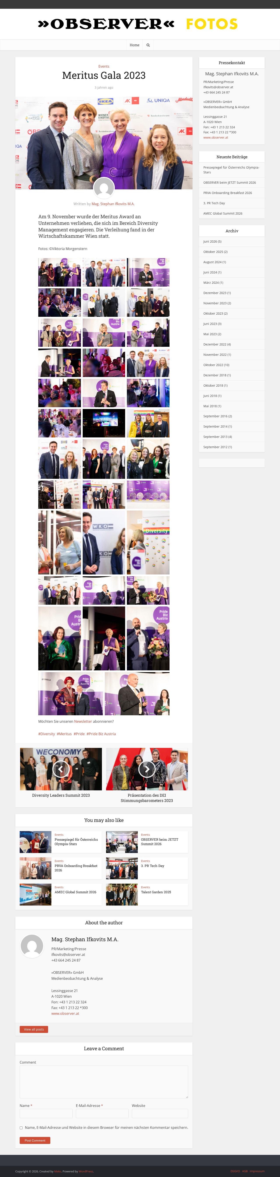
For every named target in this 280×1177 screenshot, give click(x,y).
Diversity (47, 733)
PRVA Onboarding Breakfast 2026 (227, 193)
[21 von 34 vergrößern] (156, 445)
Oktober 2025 (213, 252)
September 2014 (215, 426)
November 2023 (215, 303)
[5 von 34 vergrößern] (112, 294)
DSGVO (235, 1171)
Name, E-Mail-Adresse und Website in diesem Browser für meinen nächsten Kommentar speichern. (106, 1127)
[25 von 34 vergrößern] (67, 516)
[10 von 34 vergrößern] (67, 354)
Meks (57, 1171)
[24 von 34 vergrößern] (156, 486)
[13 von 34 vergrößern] (67, 384)
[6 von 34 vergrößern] (156, 294)
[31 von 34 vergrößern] (112, 612)
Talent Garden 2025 (156, 892)
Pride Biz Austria (102, 733)
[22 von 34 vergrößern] (67, 486)
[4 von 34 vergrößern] (67, 294)
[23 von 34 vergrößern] (112, 486)
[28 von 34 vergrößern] (112, 582)
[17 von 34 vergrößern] (112, 414)
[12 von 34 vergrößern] (156, 354)
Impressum (257, 1171)
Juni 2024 (210, 272)
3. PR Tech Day (152, 865)
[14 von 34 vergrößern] (112, 384)
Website (138, 1105)
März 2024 (211, 282)
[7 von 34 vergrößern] (67, 324)
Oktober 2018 (213, 385)
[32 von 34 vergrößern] (156, 612)
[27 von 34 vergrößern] (156, 516)
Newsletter (83, 721)
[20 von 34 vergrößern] (112, 445)
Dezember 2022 (214, 344)
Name (26, 1105)
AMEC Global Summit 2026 (75, 892)
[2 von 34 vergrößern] (112, 264)
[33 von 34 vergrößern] (90, 678)
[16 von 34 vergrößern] (67, 414)
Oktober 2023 (213, 313)
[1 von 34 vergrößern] (67, 264)
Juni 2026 (210, 241)
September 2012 (215, 447)
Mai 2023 (210, 334)
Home (134, 44)
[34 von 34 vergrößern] (156, 678)
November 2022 (215, 354)
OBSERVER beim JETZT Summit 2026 (159, 841)
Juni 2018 (210, 396)
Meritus (65, 733)
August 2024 (212, 262)
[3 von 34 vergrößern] (156, 264)
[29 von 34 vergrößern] (156, 582)
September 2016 (215, 416)
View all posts (34, 1029)
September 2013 (215, 437)
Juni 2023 (210, 324)
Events (103, 66)
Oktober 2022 (213, 365)
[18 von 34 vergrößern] (156, 414)
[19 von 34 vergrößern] (67, 445)
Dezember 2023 (214, 293)
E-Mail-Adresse (89, 1105)
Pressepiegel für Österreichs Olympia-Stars (76, 841)
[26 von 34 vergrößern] (112, 516)
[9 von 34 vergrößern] (156, 324)
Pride (80, 733)
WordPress (86, 1171)
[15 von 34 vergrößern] (156, 384)
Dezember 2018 (214, 375)
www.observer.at (65, 1013)
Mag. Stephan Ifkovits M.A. (113, 203)
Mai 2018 (210, 406)
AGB (245, 1171)
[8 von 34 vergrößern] (112, 324)
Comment (28, 1062)
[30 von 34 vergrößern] (67, 612)
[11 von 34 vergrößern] (112, 354)
